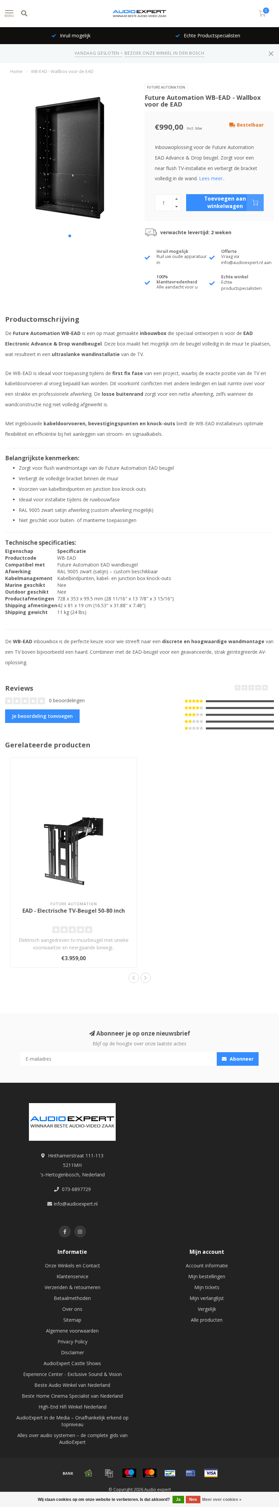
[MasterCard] (149, 1473)
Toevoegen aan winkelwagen (225, 202)
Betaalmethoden (72, 1298)
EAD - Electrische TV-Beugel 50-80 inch (73, 910)
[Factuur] (108, 1473)
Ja (178, 1499)
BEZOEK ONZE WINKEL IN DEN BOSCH (164, 53)
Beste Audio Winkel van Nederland (72, 1385)
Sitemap (72, 1320)
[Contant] (88, 1473)
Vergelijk (207, 1309)
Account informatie (207, 1265)
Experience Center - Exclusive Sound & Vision (72, 1374)
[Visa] (210, 1473)
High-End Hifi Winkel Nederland (72, 1406)
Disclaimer (72, 1352)
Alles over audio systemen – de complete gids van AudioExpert (72, 1438)
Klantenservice (72, 1276)
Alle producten (207, 1320)
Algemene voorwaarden (72, 1330)
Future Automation (166, 87)
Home (16, 71)
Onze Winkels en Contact (72, 1265)
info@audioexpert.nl (76, 1204)
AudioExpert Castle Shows (72, 1363)
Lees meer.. (212, 178)
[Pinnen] (190, 1473)
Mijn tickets (206, 1287)
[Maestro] (129, 1473)
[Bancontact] (170, 1473)
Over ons (72, 1309)
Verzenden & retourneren (72, 1287)
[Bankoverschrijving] (68, 1473)
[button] (69, 236)
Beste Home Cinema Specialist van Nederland (72, 1396)
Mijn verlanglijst (207, 1298)
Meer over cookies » (222, 1499)
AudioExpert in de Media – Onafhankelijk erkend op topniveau (72, 1421)
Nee (193, 1499)
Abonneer (240, 1059)
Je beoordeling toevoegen (42, 716)
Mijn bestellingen (206, 1276)
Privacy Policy (72, 1341)
